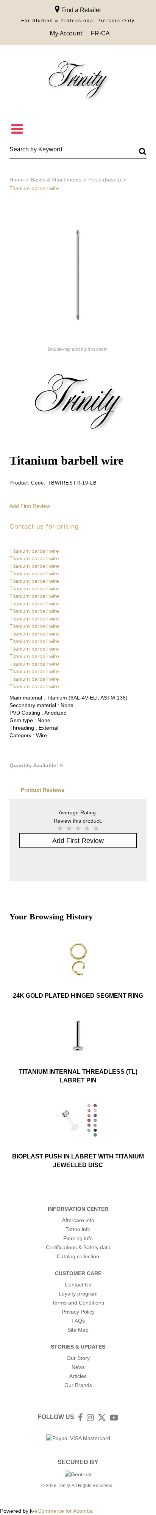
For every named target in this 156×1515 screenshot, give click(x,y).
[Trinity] (78, 81)
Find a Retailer (80, 10)
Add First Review (29, 506)
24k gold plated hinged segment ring (78, 995)
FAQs (78, 1321)
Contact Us (78, 1285)
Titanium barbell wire (34, 551)
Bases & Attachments (56, 180)
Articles (78, 1376)
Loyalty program (78, 1294)
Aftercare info (78, 1220)
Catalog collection (78, 1256)
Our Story (78, 1358)
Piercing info (78, 1238)
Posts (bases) (104, 180)
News (78, 1367)
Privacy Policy (78, 1312)
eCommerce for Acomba (63, 1511)
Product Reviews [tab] (42, 790)
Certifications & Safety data (78, 1247)
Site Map (78, 1330)
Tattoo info (78, 1229)
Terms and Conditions (78, 1303)
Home (16, 180)
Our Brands (78, 1385)
